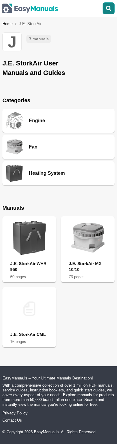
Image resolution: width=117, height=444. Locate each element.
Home (7, 24)
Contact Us (12, 420)
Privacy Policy (15, 413)
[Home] (30, 8)
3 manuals (39, 38)
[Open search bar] (109, 8)
